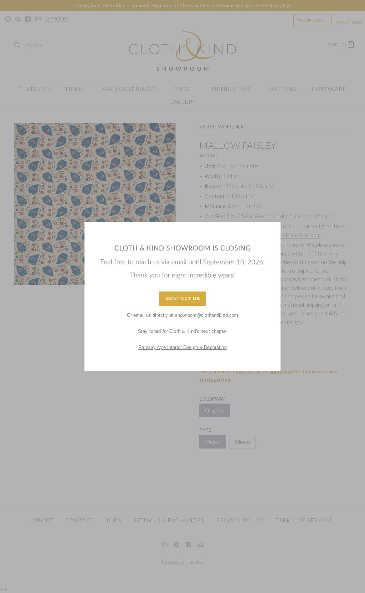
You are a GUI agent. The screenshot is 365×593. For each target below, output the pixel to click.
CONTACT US (182, 298)
